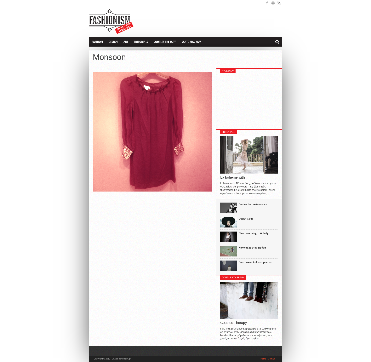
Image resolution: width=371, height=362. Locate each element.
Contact (271, 359)
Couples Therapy (165, 42)
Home (263, 359)
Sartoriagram (191, 42)
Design (113, 42)
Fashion (97, 42)
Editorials (141, 42)
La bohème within (234, 177)
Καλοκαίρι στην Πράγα (252, 247)
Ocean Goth (246, 218)
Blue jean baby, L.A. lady (253, 233)
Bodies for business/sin (253, 204)
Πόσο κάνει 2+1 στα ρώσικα (255, 262)
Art (125, 42)
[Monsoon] (152, 190)
